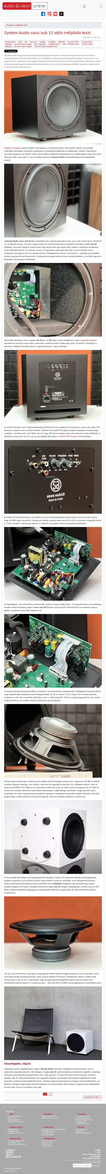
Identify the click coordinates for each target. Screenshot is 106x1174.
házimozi (33, 42)
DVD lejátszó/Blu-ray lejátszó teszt (53, 1129)
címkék (97, 1150)
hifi (26, 42)
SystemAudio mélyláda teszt (46, 46)
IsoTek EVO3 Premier (67, 436)
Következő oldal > (92, 1097)
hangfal (42, 42)
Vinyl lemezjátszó (48, 1135)
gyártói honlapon (89, 340)
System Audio (73, 42)
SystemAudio (10, 42)
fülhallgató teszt (13, 1131)
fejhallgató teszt (13, 1129)
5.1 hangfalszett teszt (83, 1116)
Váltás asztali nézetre (13, 1168)
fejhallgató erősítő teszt (16, 1133)
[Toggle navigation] (84, 6)
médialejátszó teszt (48, 1131)
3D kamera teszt (81, 1129)
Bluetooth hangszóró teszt (85, 1120)
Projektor (15, 1139)
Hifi (11, 1114)
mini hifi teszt (12, 1118)
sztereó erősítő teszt (15, 1116)
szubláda (51, 42)
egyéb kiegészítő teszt (83, 1133)
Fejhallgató (16, 1127)
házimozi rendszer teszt (50, 1118)
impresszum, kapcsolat (91, 1154)
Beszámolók (13, 1157)
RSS (98, 1152)
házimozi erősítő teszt (49, 1116)
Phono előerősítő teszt (15, 1121)
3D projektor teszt (14, 1142)
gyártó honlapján (13, 148)
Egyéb (81, 1127)
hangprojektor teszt (82, 1123)
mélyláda (61, 42)
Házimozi (48, 1114)
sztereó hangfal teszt (83, 1118)
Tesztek (10, 1112)
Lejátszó (48, 1127)
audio (20, 42)
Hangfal (9, 25)
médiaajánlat (95, 1156)
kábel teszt (79, 1131)
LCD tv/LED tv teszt (48, 1141)
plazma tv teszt (47, 1142)
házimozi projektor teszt (16, 1141)
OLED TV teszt (47, 1146)
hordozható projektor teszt (17, 1144)
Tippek (10, 1152)
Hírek (9, 1155)
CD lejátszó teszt (48, 1133)
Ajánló (10, 1150)
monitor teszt (46, 1144)
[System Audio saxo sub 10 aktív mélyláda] (53, 107)
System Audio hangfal (23, 46)
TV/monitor (49, 1139)
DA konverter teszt (14, 1120)
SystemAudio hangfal (22, 44)
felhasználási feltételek (91, 1158)
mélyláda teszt (21, 25)
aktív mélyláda (40, 44)
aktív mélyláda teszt (71, 44)
